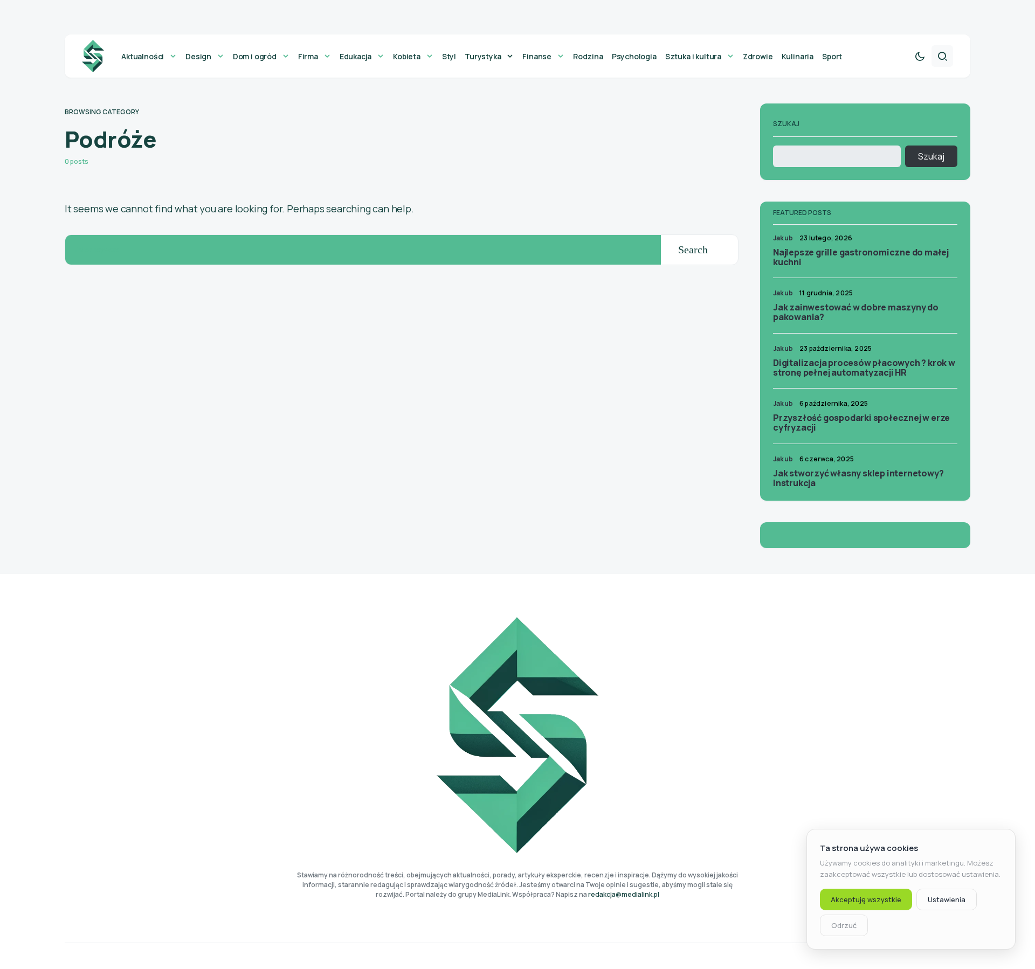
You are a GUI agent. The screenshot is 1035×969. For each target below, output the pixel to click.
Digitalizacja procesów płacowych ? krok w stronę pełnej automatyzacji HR (864, 367)
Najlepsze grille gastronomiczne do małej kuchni (861, 257)
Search (693, 249)
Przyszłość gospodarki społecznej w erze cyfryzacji (861, 422)
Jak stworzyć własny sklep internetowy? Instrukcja (858, 478)
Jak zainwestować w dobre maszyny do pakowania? (856, 312)
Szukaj (786, 123)
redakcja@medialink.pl (623, 894)
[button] (920, 56)
